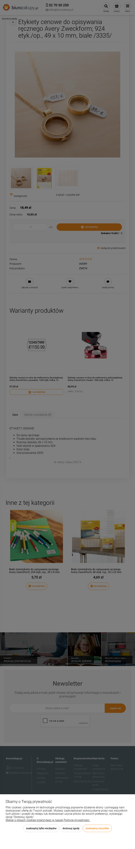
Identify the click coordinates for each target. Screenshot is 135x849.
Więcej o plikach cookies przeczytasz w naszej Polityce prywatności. (48, 820)
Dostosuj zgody (71, 828)
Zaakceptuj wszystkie (97, 828)
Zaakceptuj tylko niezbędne (41, 828)
